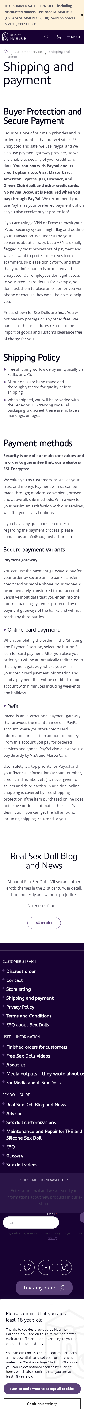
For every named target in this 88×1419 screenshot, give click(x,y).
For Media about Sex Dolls (33, 1083)
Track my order (39, 1288)
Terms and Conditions (28, 1016)
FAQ (10, 1147)
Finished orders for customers (36, 1047)
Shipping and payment (30, 998)
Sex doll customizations (31, 1123)
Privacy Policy (20, 1007)
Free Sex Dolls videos (28, 1056)
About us (15, 1065)
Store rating (18, 989)
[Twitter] (27, 1267)
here (9, 1371)
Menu (75, 37)
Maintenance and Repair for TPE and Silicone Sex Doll (44, 1135)
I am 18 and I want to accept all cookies (42, 1388)
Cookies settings (42, 1403)
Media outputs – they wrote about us (45, 1074)
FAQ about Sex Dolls (27, 1025)
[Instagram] (64, 1267)
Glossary (14, 1156)
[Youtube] (45, 1267)
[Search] (46, 37)
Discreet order (20, 971)
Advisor (13, 1114)
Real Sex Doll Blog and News (36, 1105)
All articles (44, 922)
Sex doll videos (21, 1165)
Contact (14, 980)
